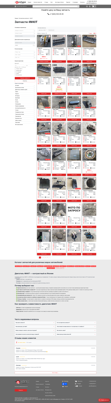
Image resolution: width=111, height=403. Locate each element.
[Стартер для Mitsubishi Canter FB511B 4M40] (59, 183)
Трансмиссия (18, 116)
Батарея (17, 85)
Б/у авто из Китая (48, 392)
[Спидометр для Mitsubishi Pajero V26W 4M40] (89, 70)
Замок (16, 91)
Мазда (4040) (40, 266)
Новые (17, 73)
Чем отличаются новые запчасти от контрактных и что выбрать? (70, 326)
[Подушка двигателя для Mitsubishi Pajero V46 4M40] (89, 128)
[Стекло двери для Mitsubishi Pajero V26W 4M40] (44, 102)
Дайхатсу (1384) (70, 266)
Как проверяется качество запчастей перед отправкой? (27, 334)
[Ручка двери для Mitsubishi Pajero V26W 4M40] (74, 102)
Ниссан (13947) (26, 266)
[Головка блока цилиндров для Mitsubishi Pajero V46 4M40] (59, 154)
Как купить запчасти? (20, 322)
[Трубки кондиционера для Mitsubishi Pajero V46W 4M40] (89, 209)
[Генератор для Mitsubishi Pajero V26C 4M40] (74, 235)
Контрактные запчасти (22, 6)
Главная (29, 2)
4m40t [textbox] (24, 45)
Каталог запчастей (38, 2)
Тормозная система (19, 114)
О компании (75, 2)
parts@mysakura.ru (92, 3)
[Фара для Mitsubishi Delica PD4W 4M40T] (44, 154)
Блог (52, 2)
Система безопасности (20, 108)
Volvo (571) (88, 266)
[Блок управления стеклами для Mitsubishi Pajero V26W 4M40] (89, 102)
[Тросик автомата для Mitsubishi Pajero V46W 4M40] (59, 235)
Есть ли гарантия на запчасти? (63, 322)
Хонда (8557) (33, 266)
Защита (17, 93)
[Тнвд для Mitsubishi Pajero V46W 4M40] (89, 235)
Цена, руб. (17, 63)
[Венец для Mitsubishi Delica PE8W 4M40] (89, 154)
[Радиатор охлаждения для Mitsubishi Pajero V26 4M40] (44, 183)
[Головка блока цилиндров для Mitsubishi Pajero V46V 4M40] (59, 41)
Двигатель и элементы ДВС (21, 89)
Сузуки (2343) (56, 266)
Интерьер (17, 95)
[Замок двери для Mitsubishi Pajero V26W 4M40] (59, 102)
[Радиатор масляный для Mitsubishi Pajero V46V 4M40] (59, 70)
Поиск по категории (19, 83)
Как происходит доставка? (21, 326)
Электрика (17, 122)
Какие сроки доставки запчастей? (64, 334)
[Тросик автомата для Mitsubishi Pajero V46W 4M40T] (74, 128)
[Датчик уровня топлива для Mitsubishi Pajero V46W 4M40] (59, 209)
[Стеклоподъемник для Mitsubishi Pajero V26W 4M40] (44, 128)
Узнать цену (59, 61)
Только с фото (19, 68)
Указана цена (19, 70)
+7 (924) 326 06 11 (92, 383)
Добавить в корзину (43, 61)
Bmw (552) (93, 266)
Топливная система (19, 112)
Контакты (82, 2)
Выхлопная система (19, 87)
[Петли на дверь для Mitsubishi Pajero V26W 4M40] (59, 128)
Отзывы (46, 2)
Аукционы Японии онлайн (50, 395)
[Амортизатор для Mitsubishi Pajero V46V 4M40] (74, 41)
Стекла (16, 110)
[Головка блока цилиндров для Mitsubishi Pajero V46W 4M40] (44, 70)
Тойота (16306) (18, 266)
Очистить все (51, 30)
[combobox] (25, 31)
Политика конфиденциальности (21, 386)
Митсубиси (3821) (48, 266)
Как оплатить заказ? (61, 330)
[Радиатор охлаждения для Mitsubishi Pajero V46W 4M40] (89, 183)
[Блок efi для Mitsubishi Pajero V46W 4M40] (74, 154)
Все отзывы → (55, 372)
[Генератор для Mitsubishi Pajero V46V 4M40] (44, 41)
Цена (90, 33)
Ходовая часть (18, 118)
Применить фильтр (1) (25, 78)
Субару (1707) (63, 266)
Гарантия (68, 2)
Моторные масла (19, 124)
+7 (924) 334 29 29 (92, 1)
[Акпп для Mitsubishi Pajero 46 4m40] (74, 209)
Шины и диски (18, 120)
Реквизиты (21, 390)
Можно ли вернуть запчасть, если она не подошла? (26, 330)
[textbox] (24, 30)
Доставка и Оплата (59, 2)
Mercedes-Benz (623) (79, 266)
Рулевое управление (19, 106)
